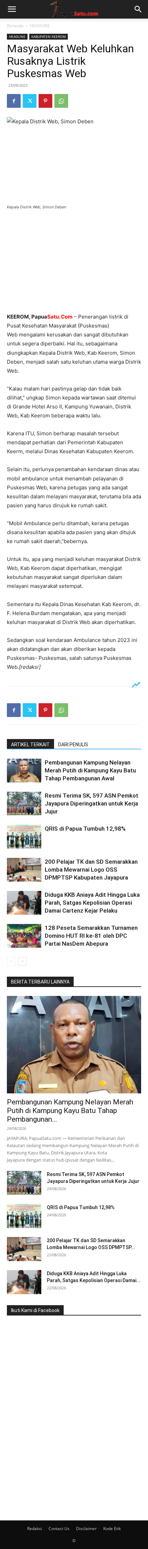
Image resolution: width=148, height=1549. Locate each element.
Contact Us (59, 1528)
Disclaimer (86, 1528)
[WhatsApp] (61, 101)
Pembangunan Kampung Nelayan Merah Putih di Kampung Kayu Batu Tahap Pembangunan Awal (90, 770)
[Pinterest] (45, 101)
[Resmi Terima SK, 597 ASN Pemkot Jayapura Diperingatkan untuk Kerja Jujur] (24, 803)
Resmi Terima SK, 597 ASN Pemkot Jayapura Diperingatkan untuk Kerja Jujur (91, 803)
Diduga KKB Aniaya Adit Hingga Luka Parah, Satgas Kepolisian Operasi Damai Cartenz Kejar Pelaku (92, 902)
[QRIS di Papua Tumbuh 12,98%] (24, 837)
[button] (12, 9)
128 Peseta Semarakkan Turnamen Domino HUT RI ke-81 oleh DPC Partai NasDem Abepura (91, 935)
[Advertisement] (74, 262)
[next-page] (22, 961)
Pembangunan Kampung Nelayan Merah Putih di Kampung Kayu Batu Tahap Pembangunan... (70, 1110)
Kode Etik (112, 1528)
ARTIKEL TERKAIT (30, 744)
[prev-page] (11, 961)
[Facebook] (14, 101)
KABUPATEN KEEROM (48, 36)
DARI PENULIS (73, 744)
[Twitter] (29, 101)
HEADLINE (40, 26)
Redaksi (34, 1528)
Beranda (15, 26)
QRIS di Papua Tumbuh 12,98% (85, 828)
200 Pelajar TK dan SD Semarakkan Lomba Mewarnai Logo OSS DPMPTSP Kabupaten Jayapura (91, 869)
